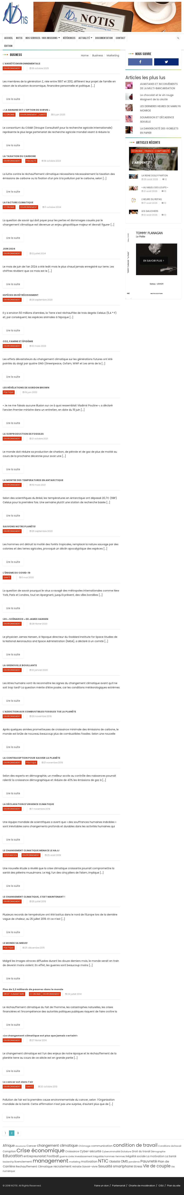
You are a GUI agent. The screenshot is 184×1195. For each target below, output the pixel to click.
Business (97, 55)
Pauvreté (148, 1161)
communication (101, 1146)
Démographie (158, 1151)
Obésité (114, 1161)
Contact (120, 38)
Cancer (31, 1146)
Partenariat (118, 1185)
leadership (8, 1161)
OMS (124, 1161)
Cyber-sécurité (90, 1151)
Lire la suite (13, 99)
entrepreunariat (35, 1156)
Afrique (9, 1145)
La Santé (170, 1156)
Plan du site (173, 1185)
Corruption (9, 1151)
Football (53, 1156)
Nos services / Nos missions (42, 38)
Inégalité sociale (136, 1156)
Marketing (113, 55)
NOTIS (19, 38)
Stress (138, 1166)
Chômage (85, 1145)
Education (13, 1156)
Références (69, 38)
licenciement (23, 1161)
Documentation (104, 38)
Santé (42, 114)
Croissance (72, 1151)
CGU (161, 1185)
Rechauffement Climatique (34, 1166)
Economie (9, 114)
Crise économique (41, 1150)
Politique (9, 392)
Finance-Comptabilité (157, 150)
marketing (74, 1161)
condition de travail (135, 1145)
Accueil (8, 38)
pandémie (134, 1161)
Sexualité (105, 1166)
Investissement (83, 1156)
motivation (89, 1161)
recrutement (62, 1166)
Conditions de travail (169, 1145)
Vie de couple (157, 1166)
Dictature (126, 1151)
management (50, 1160)
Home (85, 55)
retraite (77, 1166)
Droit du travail (141, 1151)
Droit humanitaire (14, 994)
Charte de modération (142, 1185)
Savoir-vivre (90, 1166)
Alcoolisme (20, 1146)
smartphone (123, 1166)
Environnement (12, 68)
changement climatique (57, 1145)
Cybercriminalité (111, 1151)
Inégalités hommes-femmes (109, 1156)
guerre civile (66, 1156)
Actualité (84, 38)
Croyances (10, 855)
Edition (8, 46)
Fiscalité (31, 160)
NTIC (103, 1161)
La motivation (155, 1156)
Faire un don (101, 1185)
